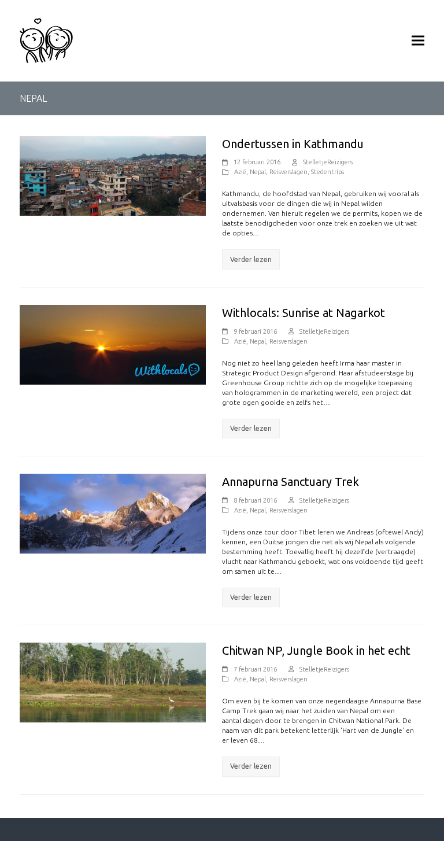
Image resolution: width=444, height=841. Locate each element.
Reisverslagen (288, 171)
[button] (418, 40)
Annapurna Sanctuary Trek (290, 481)
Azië (240, 171)
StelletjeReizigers (328, 161)
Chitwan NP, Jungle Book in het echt (316, 650)
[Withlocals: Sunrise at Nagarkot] (113, 344)
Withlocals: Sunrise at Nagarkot (303, 312)
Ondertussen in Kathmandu (293, 143)
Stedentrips (327, 171)
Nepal (258, 171)
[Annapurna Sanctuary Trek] (113, 513)
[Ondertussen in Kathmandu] (113, 175)
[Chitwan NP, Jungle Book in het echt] (113, 682)
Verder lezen (251, 259)
